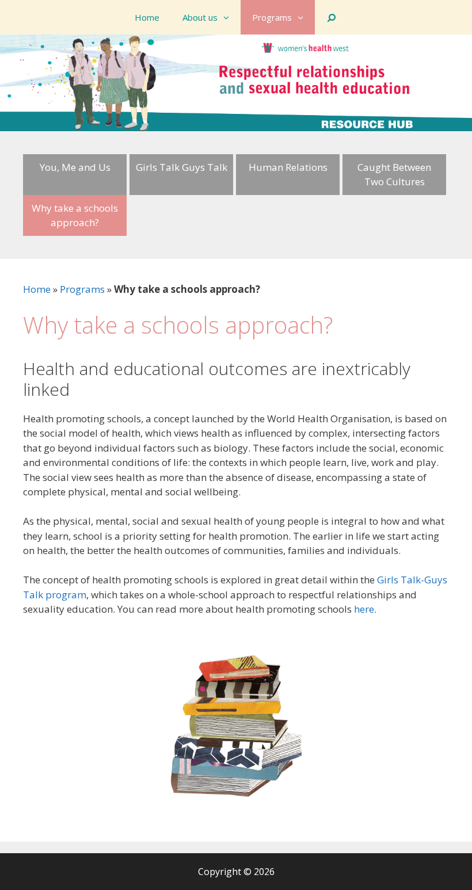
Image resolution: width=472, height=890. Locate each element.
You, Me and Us (75, 167)
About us (200, 17)
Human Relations (288, 167)
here (364, 609)
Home (147, 17)
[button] (229, 17)
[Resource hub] (236, 81)
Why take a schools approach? (75, 215)
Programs (272, 17)
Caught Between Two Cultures (394, 175)
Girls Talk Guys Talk (181, 167)
